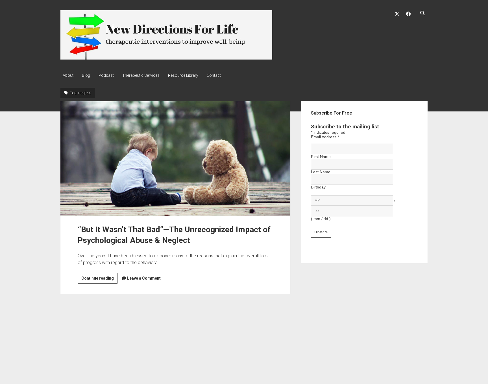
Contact (214, 75)
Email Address (325, 137)
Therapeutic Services (141, 75)
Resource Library (183, 75)
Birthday (318, 187)
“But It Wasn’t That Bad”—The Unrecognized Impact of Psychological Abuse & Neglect (175, 158)
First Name (321, 156)
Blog (86, 75)
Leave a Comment (144, 278)
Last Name (320, 172)
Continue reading (99, 280)
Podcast (106, 75)
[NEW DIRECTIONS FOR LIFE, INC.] (166, 57)
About (68, 75)
